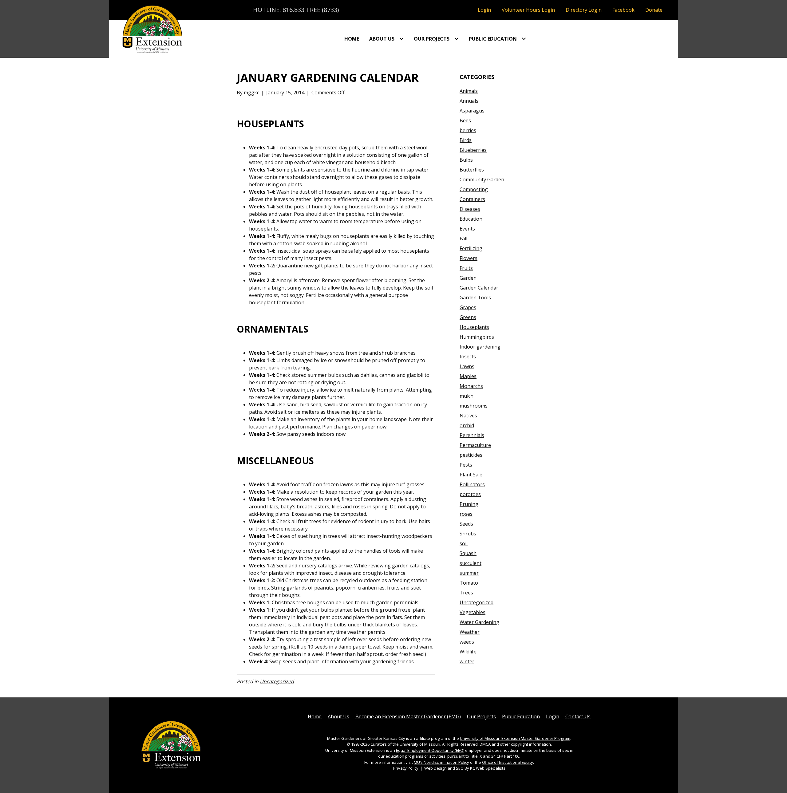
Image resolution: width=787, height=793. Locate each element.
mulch (466, 396)
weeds (467, 641)
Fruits (466, 268)
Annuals (469, 100)
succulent (470, 563)
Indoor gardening (480, 346)
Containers (472, 199)
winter (467, 661)
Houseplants (474, 327)
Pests (466, 464)
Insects (468, 356)
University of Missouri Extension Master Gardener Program (515, 738)
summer (469, 573)
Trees (466, 592)
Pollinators (472, 484)
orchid (467, 425)
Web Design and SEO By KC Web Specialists (464, 768)
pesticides (471, 455)
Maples (468, 376)
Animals (469, 91)
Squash (468, 553)
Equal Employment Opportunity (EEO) (430, 750)
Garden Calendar (479, 287)
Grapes (468, 307)
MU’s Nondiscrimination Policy (441, 762)
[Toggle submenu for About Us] (401, 38)
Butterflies (472, 169)
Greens (468, 317)
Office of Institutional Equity (507, 762)
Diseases (470, 209)
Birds (466, 140)
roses (466, 514)
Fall (463, 238)
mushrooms (474, 405)
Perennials (472, 435)
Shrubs (468, 533)
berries (468, 130)
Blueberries (473, 150)
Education (471, 218)
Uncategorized (277, 681)
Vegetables (472, 612)
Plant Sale (471, 474)
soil (464, 543)
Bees (465, 120)
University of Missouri (420, 744)
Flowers (468, 258)
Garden (468, 277)
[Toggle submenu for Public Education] (523, 38)
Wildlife (468, 651)
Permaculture (475, 445)
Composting (474, 189)
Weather (470, 632)
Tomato (469, 582)
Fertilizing (471, 248)
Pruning (469, 504)
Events (467, 228)
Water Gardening (479, 622)
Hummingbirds (477, 336)
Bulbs (466, 159)
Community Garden (482, 179)
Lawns (467, 366)
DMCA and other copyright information (515, 744)
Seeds (466, 523)
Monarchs (471, 386)
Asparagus (472, 110)
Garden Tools (475, 297)
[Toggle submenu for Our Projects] (456, 38)
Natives (468, 415)
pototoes (470, 494)
